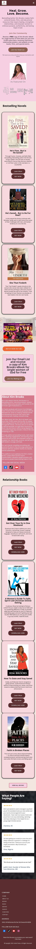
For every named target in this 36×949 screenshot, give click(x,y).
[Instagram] (22, 467)
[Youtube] (17, 467)
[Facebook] (5, 467)
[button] (33, 3)
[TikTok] (11, 467)
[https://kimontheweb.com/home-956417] (4, 3)
